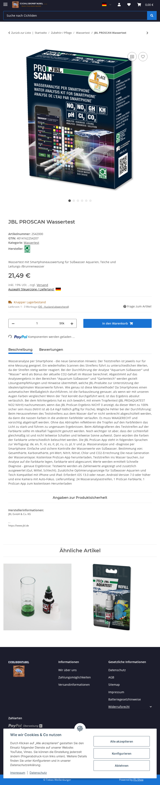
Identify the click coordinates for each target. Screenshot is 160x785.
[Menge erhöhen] (71, 323)
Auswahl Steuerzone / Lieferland (31, 289)
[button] (119, 4)
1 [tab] (69, 200)
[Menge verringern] (13, 323)
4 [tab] (82, 200)
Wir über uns (67, 670)
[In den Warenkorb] (11, 46)
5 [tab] (86, 200)
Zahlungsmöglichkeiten (74, 677)
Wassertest (31, 243)
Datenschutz (38, 772)
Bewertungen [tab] (51, 350)
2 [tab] (73, 200)
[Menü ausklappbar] (5, 2)
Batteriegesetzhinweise (124, 699)
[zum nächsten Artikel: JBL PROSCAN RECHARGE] (147, 32)
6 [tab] (90, 200)
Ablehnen (122, 765)
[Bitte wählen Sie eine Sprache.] (106, 5)
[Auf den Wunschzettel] (143, 56)
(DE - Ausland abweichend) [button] (53, 307)
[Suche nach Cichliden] (152, 15)
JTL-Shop (138, 779)
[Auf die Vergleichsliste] (132, 56)
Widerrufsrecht (119, 707)
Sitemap (114, 685)
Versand (42, 285)
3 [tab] (78, 200)
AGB (111, 677)
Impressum (17, 772)
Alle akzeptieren (121, 741)
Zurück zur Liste (21, 33)
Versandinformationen (74, 685)
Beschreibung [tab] (20, 350)
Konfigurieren (121, 753)
